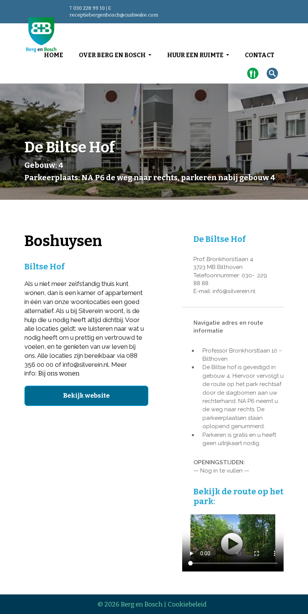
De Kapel (254, 77)
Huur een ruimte (196, 55)
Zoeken (274, 74)
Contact (259, 55)
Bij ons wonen (59, 373)
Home (53, 55)
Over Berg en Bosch (113, 55)
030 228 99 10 (89, 8)
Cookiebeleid (187, 604)
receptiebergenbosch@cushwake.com (113, 15)
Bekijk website (86, 396)
